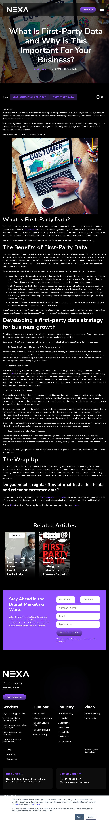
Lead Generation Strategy (29, 97)
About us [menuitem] (11, 754)
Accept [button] (79, 817)
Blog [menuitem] (9, 749)
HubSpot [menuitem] (41, 707)
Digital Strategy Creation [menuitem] (14, 713)
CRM (12, 373)
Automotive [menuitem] (64, 723)
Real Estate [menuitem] (64, 737)
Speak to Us (87, 9)
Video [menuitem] (89, 707)
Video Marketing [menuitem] (92, 713)
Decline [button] (91, 817)
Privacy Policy (35, 804)
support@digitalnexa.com (76, 782)
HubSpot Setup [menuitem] (40, 734)
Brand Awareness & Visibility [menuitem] (12, 733)
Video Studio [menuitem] (90, 718)
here (77, 505)
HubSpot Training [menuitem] (41, 730)
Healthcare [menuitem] (63, 727)
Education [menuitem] (63, 718)
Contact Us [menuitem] (12, 759)
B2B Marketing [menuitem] (65, 713)
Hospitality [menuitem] (63, 732)
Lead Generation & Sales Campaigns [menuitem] (14, 726)
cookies (15, 804)
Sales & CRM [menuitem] (39, 713)
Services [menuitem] (10, 707)
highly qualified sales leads (53, 497)
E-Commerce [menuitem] (64, 741)
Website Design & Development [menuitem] (11, 719)
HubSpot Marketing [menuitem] (42, 718)
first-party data (30, 229)
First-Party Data (63, 97)
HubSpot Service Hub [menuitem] (41, 724)
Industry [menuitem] (66, 707)
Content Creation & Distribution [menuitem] (12, 740)
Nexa (12, 505)
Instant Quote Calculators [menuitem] (91, 750)
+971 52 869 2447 (72, 779)
